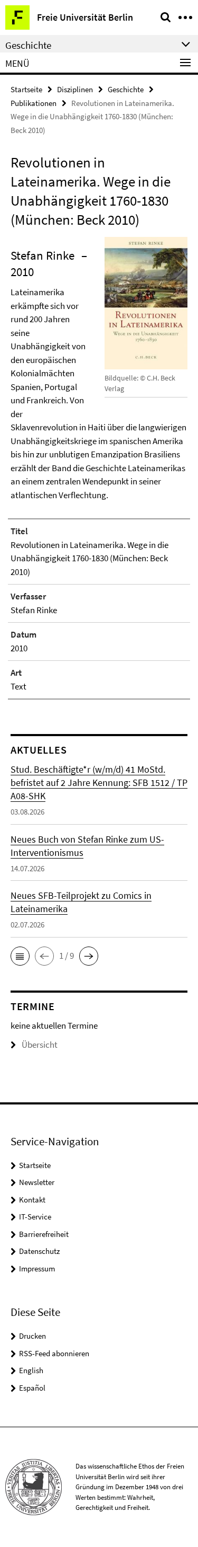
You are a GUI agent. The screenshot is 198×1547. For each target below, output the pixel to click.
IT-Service (35, 1217)
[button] (20, 956)
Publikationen (33, 103)
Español (32, 1388)
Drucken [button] (32, 1336)
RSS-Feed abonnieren (54, 1353)
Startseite (26, 89)
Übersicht (40, 1044)
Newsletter (36, 1182)
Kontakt (32, 1200)
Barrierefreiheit (44, 1234)
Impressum (37, 1268)
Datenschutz (39, 1251)
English (31, 1370)
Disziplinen (75, 89)
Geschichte (126, 89)
